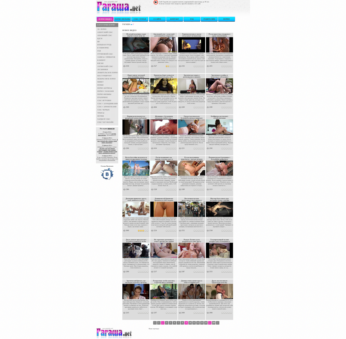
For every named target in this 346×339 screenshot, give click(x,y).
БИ (98, 42)
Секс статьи (140, 19)
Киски (100, 63)
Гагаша (126, 24)
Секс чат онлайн (105, 122)
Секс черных (103, 110)
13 (202, 323)
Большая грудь (104, 45)
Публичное (102, 97)
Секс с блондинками (107, 104)
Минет (100, 82)
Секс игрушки (104, 100)
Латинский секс (105, 66)
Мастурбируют (104, 76)
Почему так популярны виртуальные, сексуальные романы (106, 150)
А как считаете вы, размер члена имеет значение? (107, 141)
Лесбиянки (102, 69)
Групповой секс (105, 54)
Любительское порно (107, 73)
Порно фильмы (122, 19)
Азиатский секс (105, 32)
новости (111, 129)
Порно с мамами (105, 91)
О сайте (157, 19)
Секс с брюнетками (106, 107)
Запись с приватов (106, 57)
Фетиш (100, 116)
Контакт (174, 19)
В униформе (103, 48)
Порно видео (105, 19)
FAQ (192, 19)
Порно (226, 19)
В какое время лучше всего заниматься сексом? (108, 152)
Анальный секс (104, 35)
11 (194, 323)
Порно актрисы (104, 88)
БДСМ (99, 38)
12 (198, 323)
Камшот (101, 60)
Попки (100, 85)
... (162, 323)
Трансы (100, 113)
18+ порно (101, 29)
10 (190, 323)
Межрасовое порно (106, 79)
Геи (99, 51)
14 (206, 323)
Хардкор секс (103, 119)
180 (213, 323)
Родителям (209, 19)
